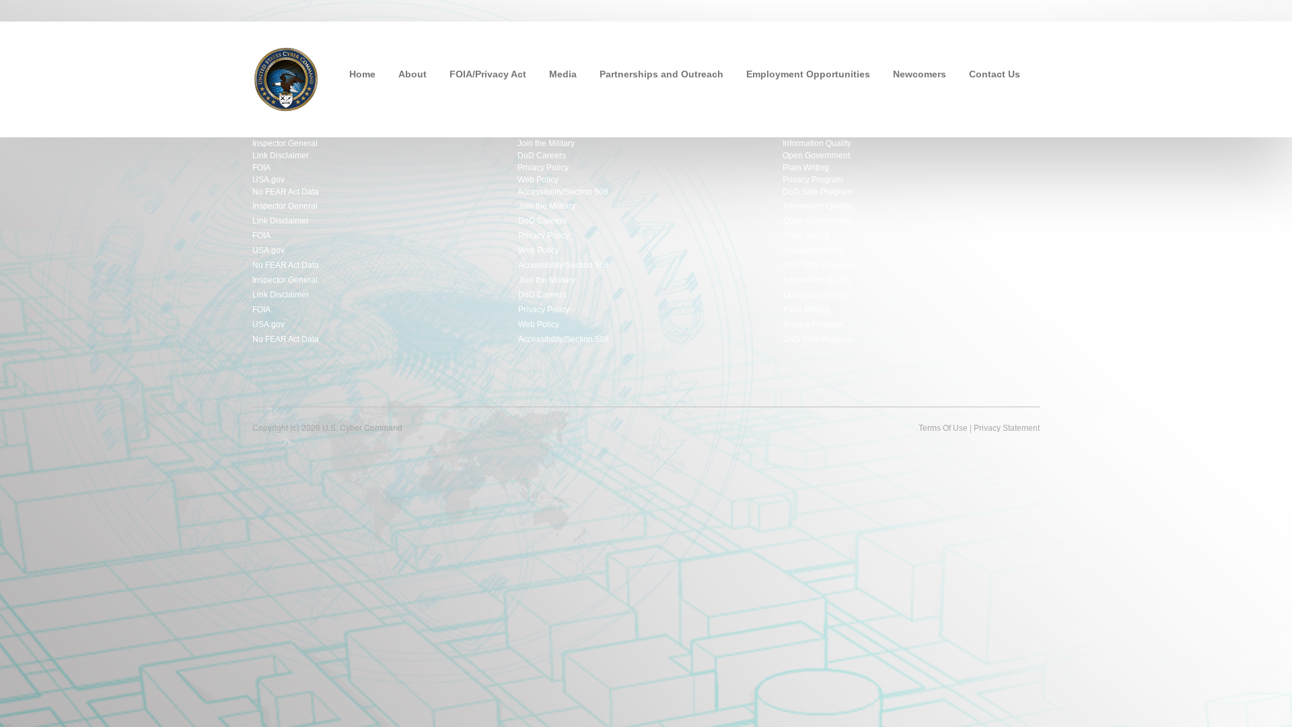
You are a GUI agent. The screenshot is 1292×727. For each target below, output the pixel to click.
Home (362, 74)
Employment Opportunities (808, 74)
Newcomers (919, 74)
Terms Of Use (943, 428)
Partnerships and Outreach (661, 74)
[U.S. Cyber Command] (286, 78)
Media (563, 74)
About (412, 74)
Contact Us (994, 74)
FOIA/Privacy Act (488, 74)
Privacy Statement (1007, 428)
